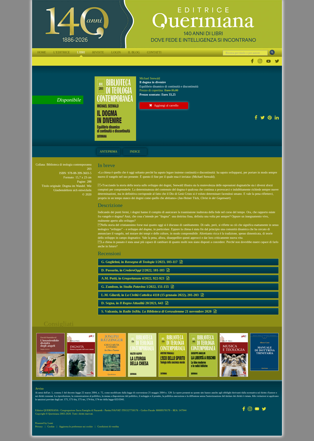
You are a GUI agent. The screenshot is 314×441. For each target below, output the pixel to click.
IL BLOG (134, 52)
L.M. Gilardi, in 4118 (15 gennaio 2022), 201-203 (150, 295)
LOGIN (116, 52)
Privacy (39, 426)
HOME (41, 52)
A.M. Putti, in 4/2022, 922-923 (132, 278)
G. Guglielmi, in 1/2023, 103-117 (139, 262)
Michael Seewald (149, 78)
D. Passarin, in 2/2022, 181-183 (132, 270)
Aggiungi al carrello (166, 105)
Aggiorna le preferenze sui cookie (76, 426)
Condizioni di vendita (108, 426)
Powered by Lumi (44, 423)
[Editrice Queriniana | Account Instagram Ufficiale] (260, 61)
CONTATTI (154, 52)
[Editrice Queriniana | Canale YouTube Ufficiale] (268, 61)
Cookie (50, 426)
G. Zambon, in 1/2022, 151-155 (135, 286)
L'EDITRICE (61, 52)
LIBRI (81, 52)
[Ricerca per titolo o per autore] (272, 52)
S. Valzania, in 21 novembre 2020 (156, 311)
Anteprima (108, 151)
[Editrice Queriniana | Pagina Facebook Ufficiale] (252, 61)
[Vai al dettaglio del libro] (50, 355)
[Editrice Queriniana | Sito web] (157, 24)
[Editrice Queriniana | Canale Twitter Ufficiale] (277, 61)
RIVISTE (98, 52)
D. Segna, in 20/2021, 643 (132, 303)
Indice (135, 151)
